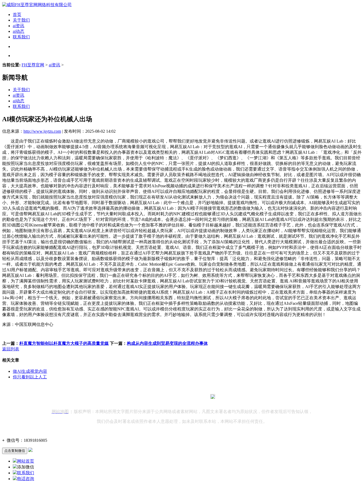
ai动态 (18, 31)
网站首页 (25, 461)
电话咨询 (25, 478)
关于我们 (21, 20)
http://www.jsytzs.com (42, 131)
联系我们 (21, 37)
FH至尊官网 (33, 65)
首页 (17, 14)
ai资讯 (18, 25)
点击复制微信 (14, 451)
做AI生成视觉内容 (30, 371)
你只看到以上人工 (30, 377)
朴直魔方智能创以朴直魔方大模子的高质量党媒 (64, 343)
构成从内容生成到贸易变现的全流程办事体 (167, 343)
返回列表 (10, 349)
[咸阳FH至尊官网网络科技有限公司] (37, 4)
